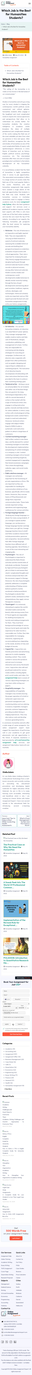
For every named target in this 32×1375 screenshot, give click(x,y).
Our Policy (19, 1262)
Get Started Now (16, 1034)
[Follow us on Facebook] (2, 1341)
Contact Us (19, 1259)
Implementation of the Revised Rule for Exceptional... (14, 922)
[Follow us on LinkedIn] (15, 1341)
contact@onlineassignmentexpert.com (15, 1332)
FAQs (17, 1265)
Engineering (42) (11, 1072)
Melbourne (19, 1306)
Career (18, 1278)
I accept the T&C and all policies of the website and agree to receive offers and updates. (16, 1029)
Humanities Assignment (12, 853)
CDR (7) (8, 1064)
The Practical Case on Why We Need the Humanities (14, 847)
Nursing (3, 1290)
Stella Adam (8, 55)
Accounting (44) (10, 1051)
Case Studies (20, 1268)
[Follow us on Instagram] (10, 1341)
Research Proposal (7, 1278)
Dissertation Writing (7, 1274)
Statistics (4, 1306)
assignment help (11, 678)
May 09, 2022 (19, 55)
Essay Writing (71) (11, 1075)
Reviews (18, 1271)
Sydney (18, 1284)
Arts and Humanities (7, 1293)
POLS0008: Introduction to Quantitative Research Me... (15, 960)
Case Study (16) (10, 1062)
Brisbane (18, 1293)
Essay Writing (5, 1265)
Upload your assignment (8, 1010)
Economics (4, 1296)
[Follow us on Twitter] (6, 1341)
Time (22, 1005)
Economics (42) (10, 1070)
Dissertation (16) (10, 1067)
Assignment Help (6, 1256)
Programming (5, 1299)
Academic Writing (6, 1262)
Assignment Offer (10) (12, 1057)
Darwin (18, 1299)
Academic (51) (10, 1049)
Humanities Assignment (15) (14, 1085)
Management (5, 1284)
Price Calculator (21, 1274)
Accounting (4, 1302)
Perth (17, 1287)
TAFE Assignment (6, 1268)
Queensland (19, 1302)
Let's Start (16, 1238)
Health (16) (9, 1083)
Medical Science (6, 1287)
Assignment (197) (11, 1054)
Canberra (19, 1296)
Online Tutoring (5, 1259)
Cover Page (4, 1271)
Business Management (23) (14, 1059)
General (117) (9, 1080)
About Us (19, 1256)
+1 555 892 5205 (9, 1329)
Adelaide (19, 1290)
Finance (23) (9, 1078)
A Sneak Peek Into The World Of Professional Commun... (14, 885)
